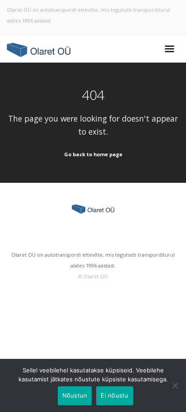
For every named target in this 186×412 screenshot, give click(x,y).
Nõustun (75, 395)
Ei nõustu (114, 395)
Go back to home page (93, 154)
